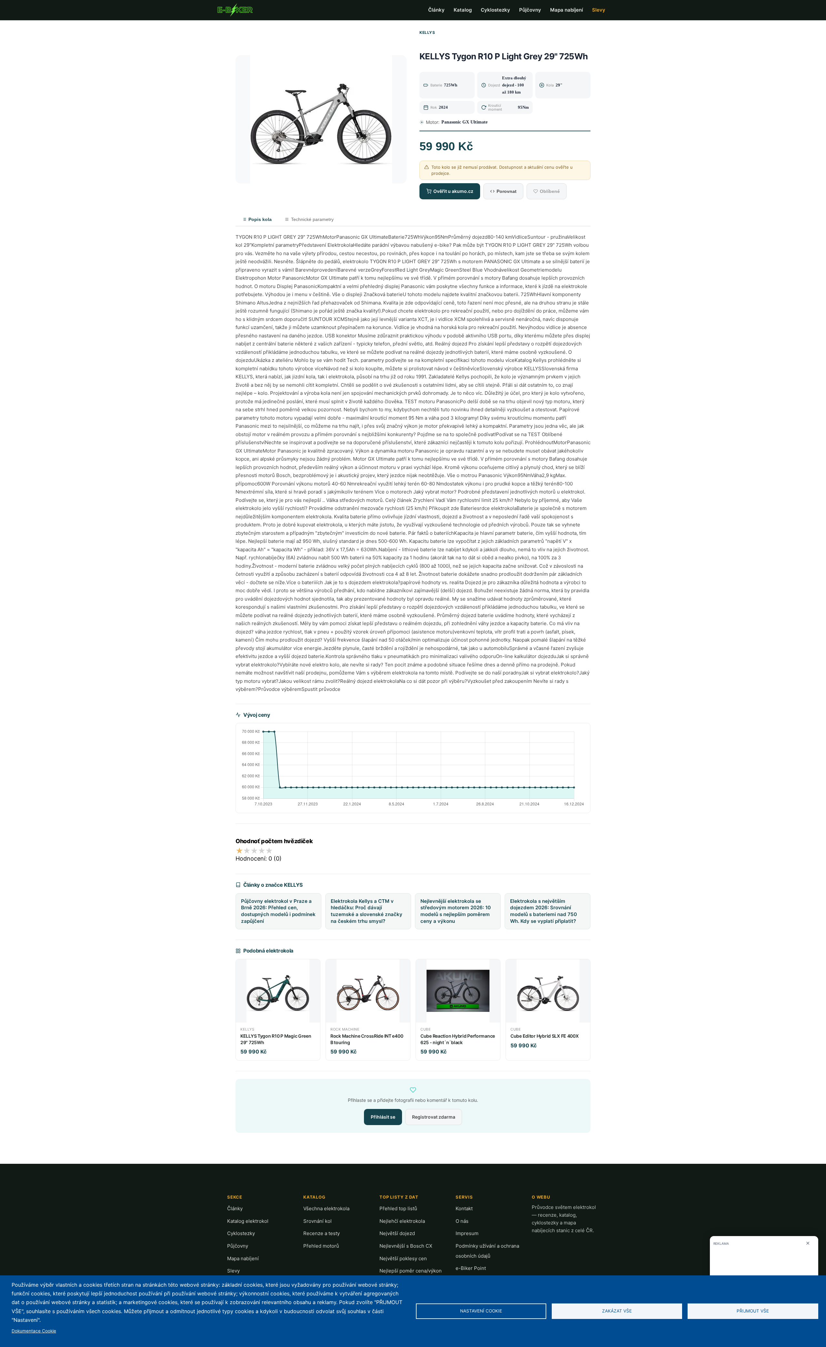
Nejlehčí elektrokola (402, 1221)
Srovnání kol (317, 1221)
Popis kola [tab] (260, 219)
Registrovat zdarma (433, 1117)
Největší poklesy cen (403, 1258)
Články (436, 10)
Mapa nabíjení (566, 10)
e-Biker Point (471, 1268)
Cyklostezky (495, 10)
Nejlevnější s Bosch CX (405, 1246)
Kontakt (464, 1208)
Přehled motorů (321, 1246)
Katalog (463, 10)
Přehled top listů (398, 1208)
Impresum (467, 1233)
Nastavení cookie (481, 1310)
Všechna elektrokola (326, 1208)
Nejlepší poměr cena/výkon (410, 1271)
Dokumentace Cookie (34, 1330)
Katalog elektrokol (247, 1221)
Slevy (598, 10)
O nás (462, 1221)
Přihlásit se (383, 1117)
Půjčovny (530, 10)
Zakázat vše (617, 1310)
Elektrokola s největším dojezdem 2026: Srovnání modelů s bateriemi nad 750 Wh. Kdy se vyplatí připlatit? (543, 911)
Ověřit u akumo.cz (453, 191)
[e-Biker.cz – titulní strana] (235, 10)
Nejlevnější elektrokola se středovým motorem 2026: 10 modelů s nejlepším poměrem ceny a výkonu (455, 911)
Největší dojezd (397, 1233)
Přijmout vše (753, 1310)
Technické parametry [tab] (312, 219)
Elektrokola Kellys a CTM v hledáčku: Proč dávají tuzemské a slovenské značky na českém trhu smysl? (366, 911)
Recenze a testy (321, 1233)
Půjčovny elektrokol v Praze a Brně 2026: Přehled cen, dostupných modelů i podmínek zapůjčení (278, 911)
